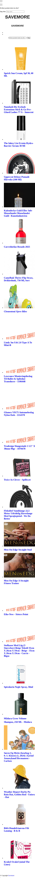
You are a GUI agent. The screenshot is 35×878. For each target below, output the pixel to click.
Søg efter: (3, 11)
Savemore (11, 875)
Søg (28, 38)
